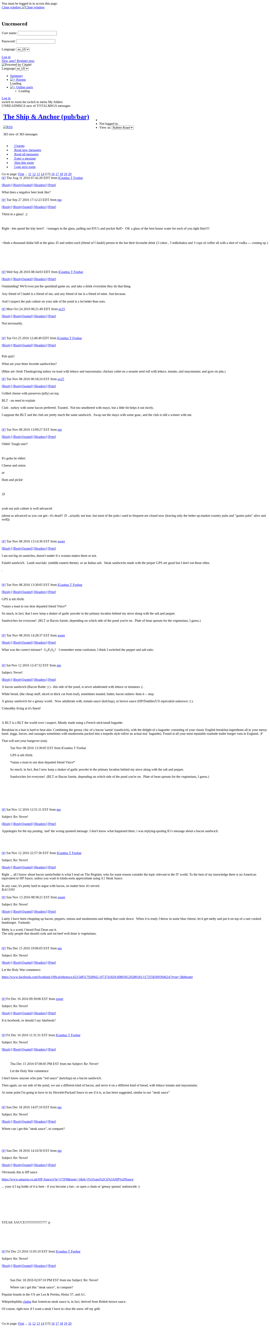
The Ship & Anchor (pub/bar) (46, 116)
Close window (12, 7)
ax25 (61, 309)
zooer (61, 541)
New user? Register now (18, 61)
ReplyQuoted (23, 185)
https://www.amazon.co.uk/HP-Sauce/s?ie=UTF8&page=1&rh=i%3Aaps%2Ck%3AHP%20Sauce (68, 1179)
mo (59, 200)
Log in (6, 57)
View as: (105, 127)
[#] (3, 178)
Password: (8, 41)
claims (27, 1301)
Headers (40, 185)
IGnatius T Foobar (70, 178)
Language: (9, 49)
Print (51, 185)
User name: (9, 33)
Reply (7, 185)
